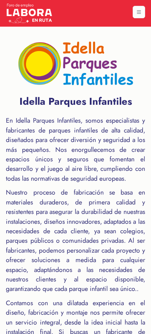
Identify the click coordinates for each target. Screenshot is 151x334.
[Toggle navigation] (139, 12)
